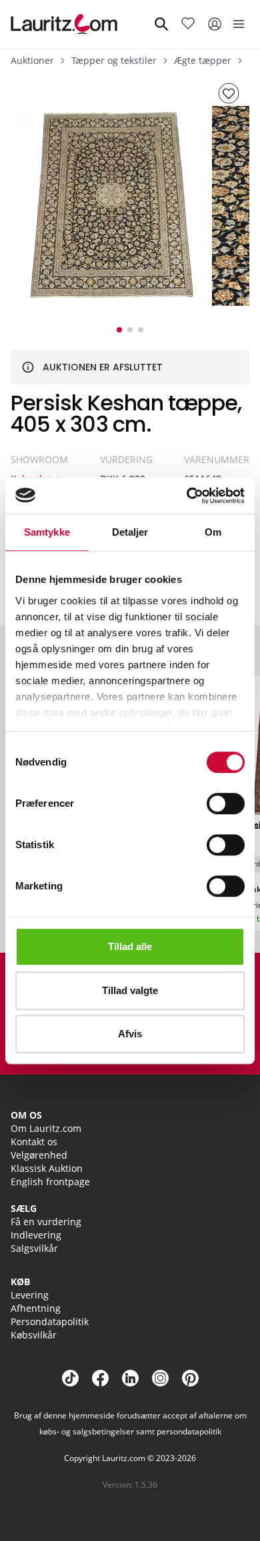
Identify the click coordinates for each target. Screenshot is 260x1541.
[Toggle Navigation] (238, 24)
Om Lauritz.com (46, 1128)
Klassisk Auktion (47, 1168)
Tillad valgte (130, 990)
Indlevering (36, 1235)
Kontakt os (34, 1141)
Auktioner (32, 60)
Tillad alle (130, 946)
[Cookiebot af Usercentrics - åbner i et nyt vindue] (187, 495)
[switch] (226, 803)
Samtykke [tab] (47, 532)
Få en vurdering (46, 1221)
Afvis (130, 1033)
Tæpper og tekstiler (114, 60)
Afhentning (36, 1308)
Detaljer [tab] (130, 532)
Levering (30, 1294)
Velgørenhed (39, 1155)
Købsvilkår (34, 1334)
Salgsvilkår (34, 1248)
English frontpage (50, 1181)
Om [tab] (213, 532)
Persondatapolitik (50, 1321)
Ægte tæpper (202, 60)
